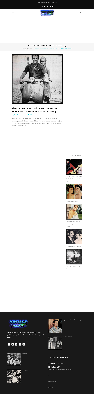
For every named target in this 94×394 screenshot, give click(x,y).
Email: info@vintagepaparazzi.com (60, 369)
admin (32, 115)
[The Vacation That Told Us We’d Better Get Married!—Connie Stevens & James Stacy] (37, 78)
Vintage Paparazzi (27, 48)
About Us (50, 387)
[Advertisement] (47, 29)
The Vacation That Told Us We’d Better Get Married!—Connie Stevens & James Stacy (35, 110)
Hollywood (24, 115)
